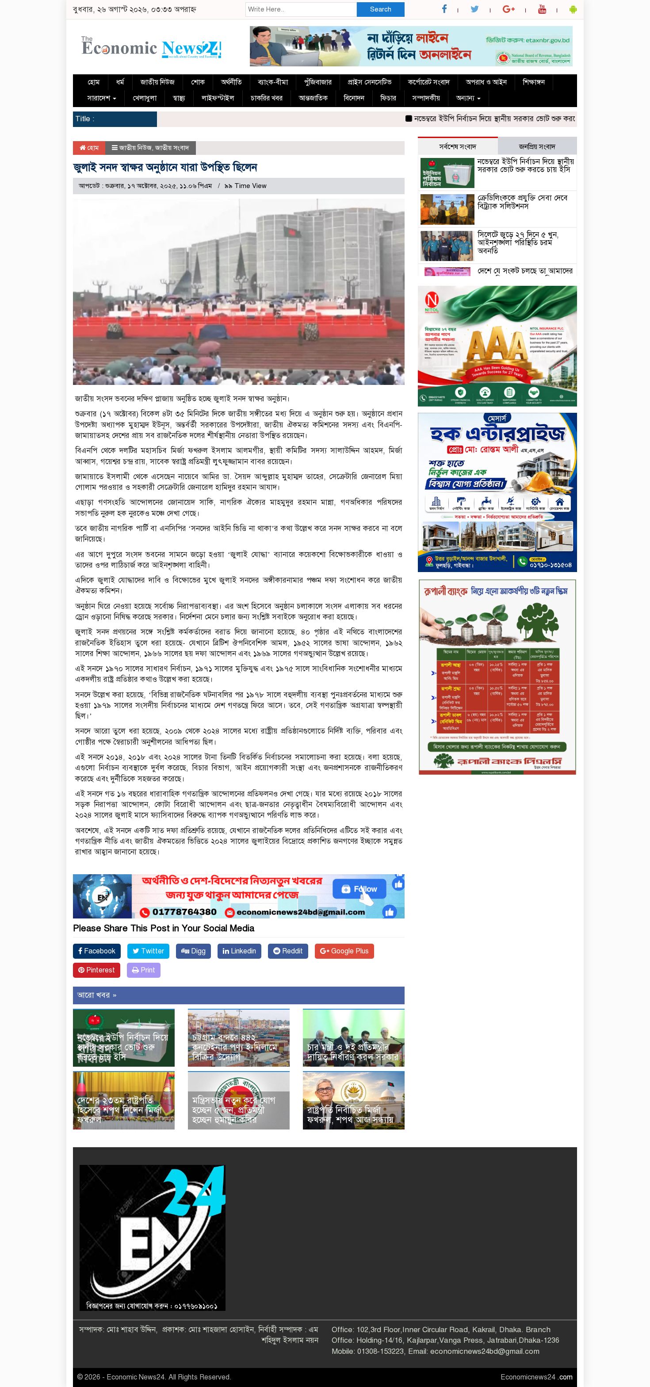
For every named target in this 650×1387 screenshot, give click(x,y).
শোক (198, 82)
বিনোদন (354, 98)
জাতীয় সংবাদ (172, 148)
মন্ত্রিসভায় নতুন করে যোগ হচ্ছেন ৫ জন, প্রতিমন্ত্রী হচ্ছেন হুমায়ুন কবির (233, 1110)
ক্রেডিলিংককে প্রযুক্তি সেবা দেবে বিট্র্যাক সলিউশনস (523, 202)
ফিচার (388, 98)
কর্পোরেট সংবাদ (429, 82)
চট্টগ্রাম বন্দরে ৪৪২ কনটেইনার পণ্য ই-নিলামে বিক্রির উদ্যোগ (234, 1047)
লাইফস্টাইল (218, 98)
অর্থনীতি (231, 82)
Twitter (151, 951)
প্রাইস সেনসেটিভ (370, 82)
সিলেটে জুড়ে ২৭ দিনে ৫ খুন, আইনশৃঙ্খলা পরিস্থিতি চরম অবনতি (518, 243)
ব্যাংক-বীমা (273, 82)
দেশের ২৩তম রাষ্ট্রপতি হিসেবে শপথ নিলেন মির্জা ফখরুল (119, 1110)
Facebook (98, 951)
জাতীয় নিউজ (158, 82)
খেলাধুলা (145, 98)
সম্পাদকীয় (426, 98)
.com (565, 1377)
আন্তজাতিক (313, 98)
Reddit (291, 951)
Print (147, 970)
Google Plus (349, 951)
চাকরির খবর (267, 98)
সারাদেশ (100, 98)
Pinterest (99, 970)
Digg (197, 951)
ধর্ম (120, 82)
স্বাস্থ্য (179, 98)
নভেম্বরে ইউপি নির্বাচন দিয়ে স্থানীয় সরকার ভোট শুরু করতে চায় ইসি (469, 118)
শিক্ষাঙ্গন (534, 82)
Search (380, 9)
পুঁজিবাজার (318, 82)
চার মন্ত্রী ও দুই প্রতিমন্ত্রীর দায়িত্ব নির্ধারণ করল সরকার (353, 1052)
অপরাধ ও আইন (486, 82)
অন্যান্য (466, 98)
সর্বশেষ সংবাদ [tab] (458, 146)
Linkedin (242, 951)
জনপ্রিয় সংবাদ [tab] (537, 146)
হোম (94, 82)
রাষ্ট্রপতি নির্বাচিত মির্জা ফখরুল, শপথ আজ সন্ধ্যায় (350, 1115)
